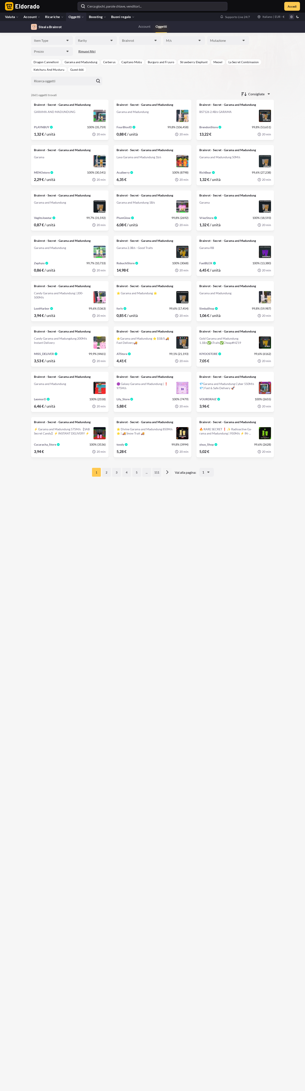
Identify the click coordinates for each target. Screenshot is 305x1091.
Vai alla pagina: (185, 472)
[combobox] (52, 40)
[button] (235, 17)
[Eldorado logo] (21, 6)
